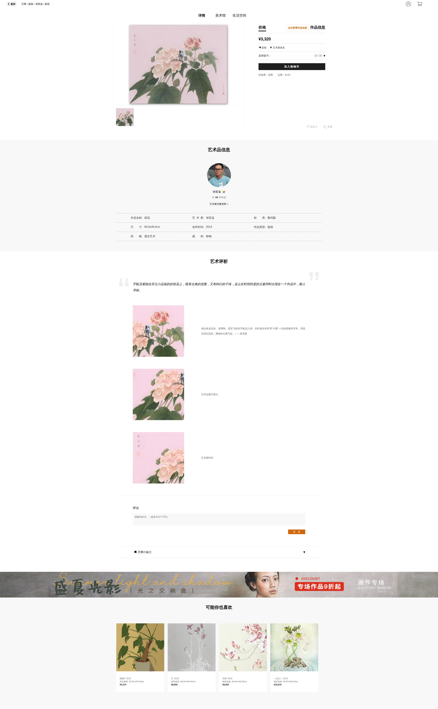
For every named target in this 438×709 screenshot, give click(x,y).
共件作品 (219, 197)
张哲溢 (39, 4)
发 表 (296, 531)
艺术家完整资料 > (219, 204)
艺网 (23, 4)
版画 (30, 4)
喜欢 (313, 126)
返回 (13, 4)
